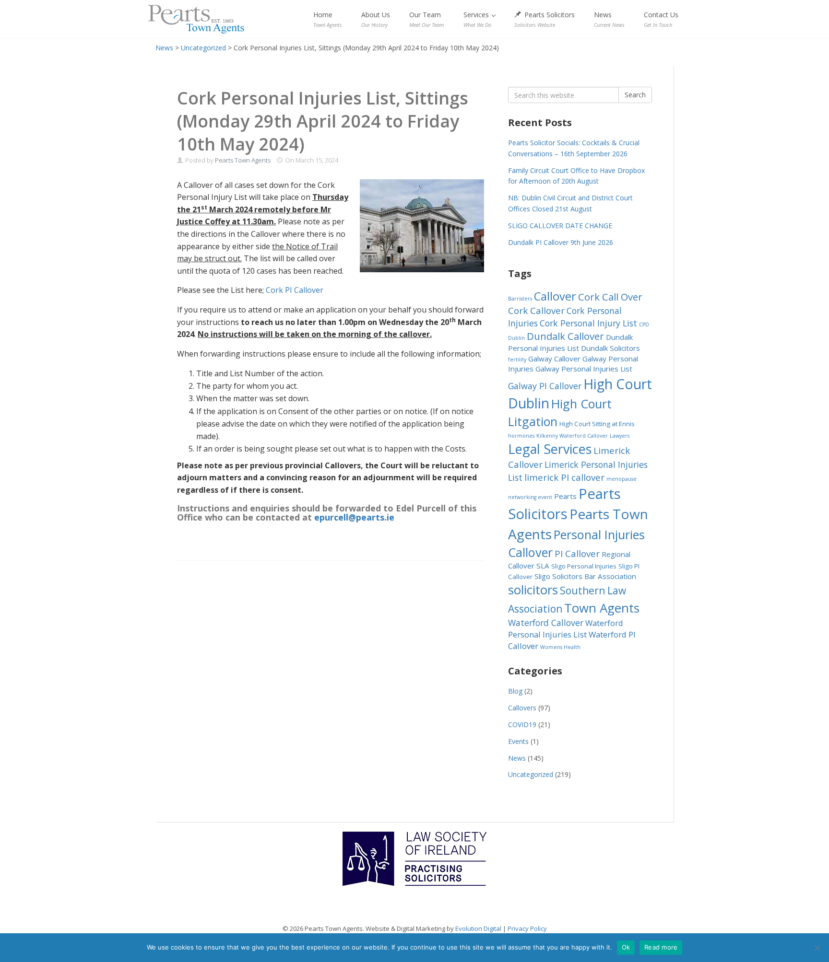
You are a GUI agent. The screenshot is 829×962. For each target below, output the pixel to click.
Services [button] (477, 19)
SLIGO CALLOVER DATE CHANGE (560, 225)
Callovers (522, 707)
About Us (375, 19)
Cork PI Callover (294, 290)
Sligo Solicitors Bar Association (585, 576)
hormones (521, 435)
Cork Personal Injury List (588, 323)
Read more (660, 947)
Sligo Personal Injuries (583, 566)
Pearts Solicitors (544, 19)
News (609, 19)
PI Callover (577, 553)
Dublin (516, 338)
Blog (515, 690)
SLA (542, 565)
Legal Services (550, 449)
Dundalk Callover (565, 336)
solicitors (533, 589)
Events (518, 741)
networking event (530, 497)
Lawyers (619, 435)
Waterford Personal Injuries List (565, 628)
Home (327, 19)
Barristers (520, 298)
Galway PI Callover (544, 386)
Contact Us (661, 19)
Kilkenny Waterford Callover (572, 435)
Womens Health (560, 647)
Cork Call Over (610, 296)
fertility (517, 359)
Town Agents (602, 607)
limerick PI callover (564, 477)
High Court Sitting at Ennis (597, 423)
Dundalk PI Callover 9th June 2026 (560, 242)
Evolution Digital (478, 928)
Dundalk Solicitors (610, 348)
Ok (626, 947)
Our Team (426, 19)
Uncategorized (530, 774)
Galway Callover (554, 358)
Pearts (565, 496)
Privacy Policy (527, 928)
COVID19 (522, 724)
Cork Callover (536, 310)
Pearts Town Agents (196, 19)
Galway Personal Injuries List (583, 368)
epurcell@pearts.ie (354, 517)
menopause (621, 478)
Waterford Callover (545, 622)
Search (635, 94)
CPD (644, 324)
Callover (555, 296)
